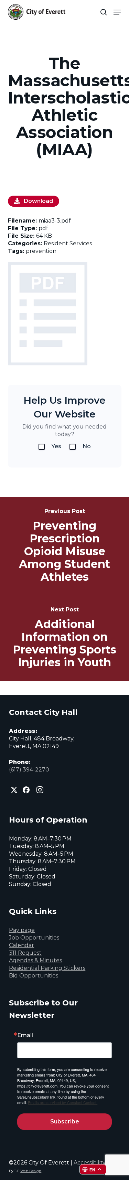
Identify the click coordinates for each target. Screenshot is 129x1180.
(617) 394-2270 (29, 769)
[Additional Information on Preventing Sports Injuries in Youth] (64, 638)
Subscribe (64, 1121)
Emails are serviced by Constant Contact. (62, 1102)
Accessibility (90, 1162)
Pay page (22, 930)
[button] (117, 12)
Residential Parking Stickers (47, 968)
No (87, 446)
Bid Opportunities (33, 975)
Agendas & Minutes (35, 960)
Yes (56, 446)
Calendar (21, 945)
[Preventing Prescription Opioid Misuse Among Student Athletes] (64, 546)
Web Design (30, 1171)
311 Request (25, 953)
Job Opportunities (34, 937)
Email (25, 1035)
